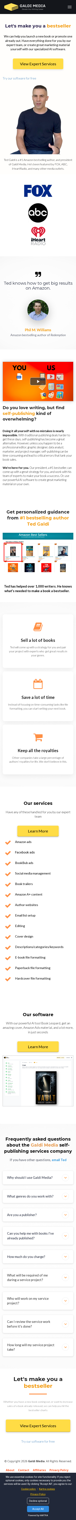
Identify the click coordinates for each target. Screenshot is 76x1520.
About (10, 1470)
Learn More (38, 831)
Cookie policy (28, 1489)
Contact (23, 1470)
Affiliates (39, 1470)
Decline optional (38, 1501)
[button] (65, 1177)
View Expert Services (38, 63)
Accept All (38, 1509)
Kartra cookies (47, 1489)
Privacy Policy (58, 1470)
